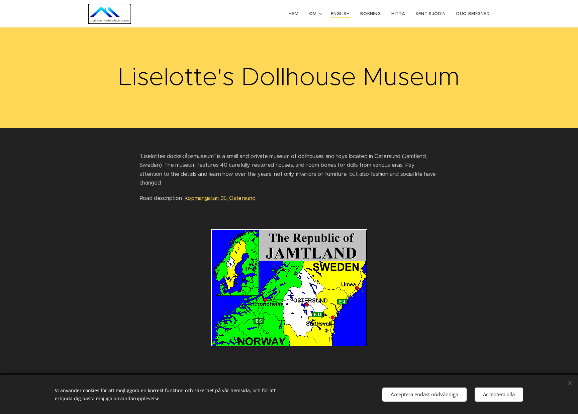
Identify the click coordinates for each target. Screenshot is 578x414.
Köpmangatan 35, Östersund (220, 198)
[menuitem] (295, 13)
